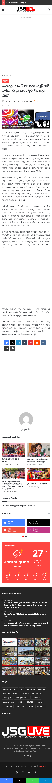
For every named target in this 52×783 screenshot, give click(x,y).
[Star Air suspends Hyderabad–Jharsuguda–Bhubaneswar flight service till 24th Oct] (26, 651)
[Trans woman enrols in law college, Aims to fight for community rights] (9, 651)
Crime (15, 693)
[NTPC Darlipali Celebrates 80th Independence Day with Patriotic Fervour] (26, 661)
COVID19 (6, 693)
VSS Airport (41, 706)
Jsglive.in (42, 766)
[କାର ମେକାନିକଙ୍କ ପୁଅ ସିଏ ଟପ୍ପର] (13, 449)
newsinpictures (8, 702)
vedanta (39, 702)
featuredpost (36, 693)
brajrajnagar (30, 689)
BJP (21, 689)
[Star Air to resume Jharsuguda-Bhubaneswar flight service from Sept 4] (9, 642)
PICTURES (29, 702)
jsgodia (7, 101)
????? (12, 75)
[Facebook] (6, 342)
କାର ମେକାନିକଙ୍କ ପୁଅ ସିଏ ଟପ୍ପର (11, 460)
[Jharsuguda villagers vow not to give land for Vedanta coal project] (42, 651)
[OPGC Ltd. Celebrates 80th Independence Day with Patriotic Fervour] (9, 661)
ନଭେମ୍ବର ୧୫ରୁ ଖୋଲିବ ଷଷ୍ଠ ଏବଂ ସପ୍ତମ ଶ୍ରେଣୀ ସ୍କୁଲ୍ (37, 460)
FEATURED (25, 693)
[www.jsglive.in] (26, 9)
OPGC (20, 702)
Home (6, 75)
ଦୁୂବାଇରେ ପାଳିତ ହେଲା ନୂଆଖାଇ (38, 483)
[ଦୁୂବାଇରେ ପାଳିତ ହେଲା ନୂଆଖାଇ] (38, 474)
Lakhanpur (35, 698)
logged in (16, 506)
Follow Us (6, 713)
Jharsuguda (7, 698)
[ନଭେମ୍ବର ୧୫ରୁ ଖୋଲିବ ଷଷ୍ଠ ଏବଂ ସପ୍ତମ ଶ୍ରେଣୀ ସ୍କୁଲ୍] (38, 450)
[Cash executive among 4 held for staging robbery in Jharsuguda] (42, 642)
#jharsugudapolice (9, 689)
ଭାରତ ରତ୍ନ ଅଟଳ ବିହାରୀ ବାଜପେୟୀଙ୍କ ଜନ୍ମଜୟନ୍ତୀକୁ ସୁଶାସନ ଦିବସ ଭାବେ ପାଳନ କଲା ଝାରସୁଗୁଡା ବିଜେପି (12, 485)
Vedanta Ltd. (7, 706)
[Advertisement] (26, 45)
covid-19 (41, 689)
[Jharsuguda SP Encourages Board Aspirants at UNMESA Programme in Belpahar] (9, 671)
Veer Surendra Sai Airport (24, 706)
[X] (12, 342)
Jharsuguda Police (21, 698)
